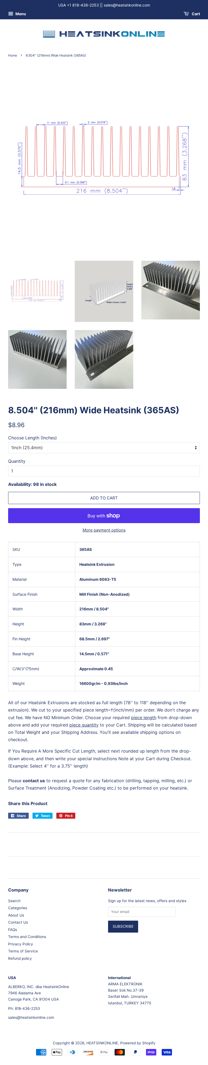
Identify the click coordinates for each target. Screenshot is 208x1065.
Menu (20, 13)
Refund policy (20, 958)
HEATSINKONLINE (102, 1043)
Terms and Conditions (27, 936)
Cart (195, 13)
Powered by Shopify (137, 1043)
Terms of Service (23, 951)
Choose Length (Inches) (32, 437)
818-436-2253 (27, 1008)
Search (14, 901)
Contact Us (18, 922)
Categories (17, 908)
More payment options (104, 530)
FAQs (12, 929)
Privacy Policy (20, 944)
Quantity (16, 461)
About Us (16, 915)
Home (12, 55)
